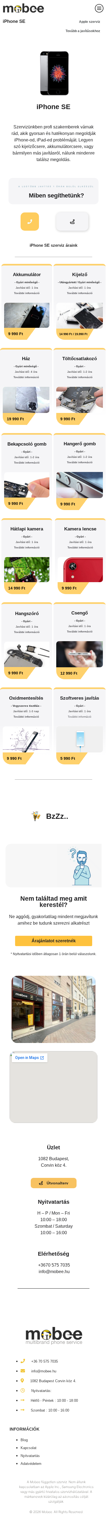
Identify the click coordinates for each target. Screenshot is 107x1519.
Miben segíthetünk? (56, 195)
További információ (27, 293)
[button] (22, 334)
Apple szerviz (89, 22)
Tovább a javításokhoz (83, 31)
